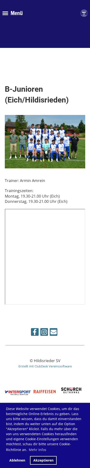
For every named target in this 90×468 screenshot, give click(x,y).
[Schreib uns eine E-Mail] (53, 333)
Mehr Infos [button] (37, 449)
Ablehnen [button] (17, 460)
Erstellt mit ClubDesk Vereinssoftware (45, 366)
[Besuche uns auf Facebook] (35, 333)
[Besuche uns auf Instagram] (44, 333)
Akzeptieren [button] (43, 460)
